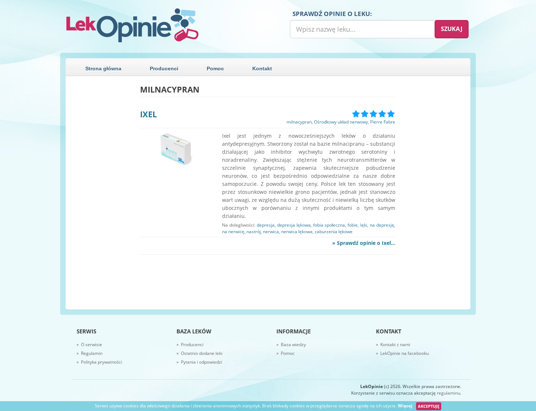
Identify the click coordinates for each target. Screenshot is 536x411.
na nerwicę (233, 231)
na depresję (382, 225)
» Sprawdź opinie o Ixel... (363, 242)
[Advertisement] (100, 194)
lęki (363, 225)
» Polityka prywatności (99, 362)
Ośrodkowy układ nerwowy (341, 122)
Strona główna (103, 68)
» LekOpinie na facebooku (402, 353)
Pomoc (215, 68)
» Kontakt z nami (393, 344)
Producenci (164, 68)
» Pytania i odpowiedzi (199, 362)
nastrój (253, 231)
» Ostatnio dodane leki (199, 353)
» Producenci (189, 344)
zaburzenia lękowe (334, 231)
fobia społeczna (329, 225)
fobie (352, 225)
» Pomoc (285, 353)
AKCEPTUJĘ (428, 406)
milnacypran (299, 122)
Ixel (148, 114)
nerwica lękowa (296, 231)
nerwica (271, 231)
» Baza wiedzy (291, 344)
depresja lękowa (294, 225)
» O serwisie (89, 344)
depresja (266, 225)
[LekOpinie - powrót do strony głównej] (164, 25)
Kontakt (262, 68)
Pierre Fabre (382, 122)
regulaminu (448, 393)
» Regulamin (89, 353)
